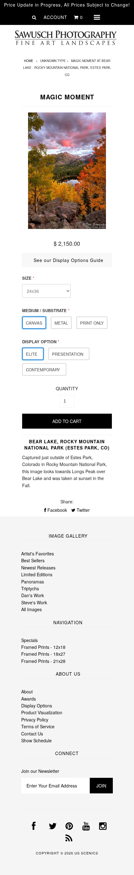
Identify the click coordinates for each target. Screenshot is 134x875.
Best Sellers (33, 560)
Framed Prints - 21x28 (43, 661)
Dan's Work (32, 595)
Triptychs (30, 588)
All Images (31, 609)
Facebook (56, 510)
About (27, 691)
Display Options (36, 705)
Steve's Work (34, 602)
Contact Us (32, 733)
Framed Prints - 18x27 (43, 654)
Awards (28, 699)
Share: (67, 501)
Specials (29, 640)
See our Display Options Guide (68, 260)
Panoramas (32, 581)
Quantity (67, 388)
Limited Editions (36, 574)
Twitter (82, 510)
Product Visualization (41, 712)
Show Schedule (36, 740)
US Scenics (86, 852)
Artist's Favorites (37, 553)
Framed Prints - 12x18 (43, 647)
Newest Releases (38, 567)
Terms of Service (38, 726)
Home (28, 61)
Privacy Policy (34, 719)
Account (55, 17)
